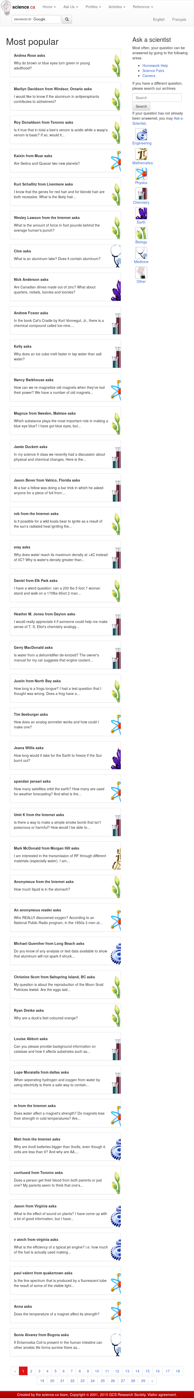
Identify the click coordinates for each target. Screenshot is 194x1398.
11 (107, 1370)
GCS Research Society (127, 1394)
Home (48, 6)
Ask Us (69, 6)
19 (42, 1380)
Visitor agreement (162, 1394)
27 (123, 1380)
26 (113, 1380)
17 (168, 1370)
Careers (148, 75)
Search (141, 106)
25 (103, 1380)
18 (178, 1370)
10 (97, 1370)
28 (133, 1380)
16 (158, 1370)
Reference (142, 6)
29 (143, 1380)
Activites (116, 6)
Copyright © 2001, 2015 (89, 1394)
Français (179, 19)
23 (83, 1380)
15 (148, 1370)
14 (137, 1370)
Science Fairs (153, 70)
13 (127, 1370)
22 (72, 1380)
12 (117, 1370)
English (159, 19)
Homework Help (155, 65)
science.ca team (55, 1394)
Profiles (92, 6)
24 (93, 1380)
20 (52, 1380)
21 (62, 1380)
